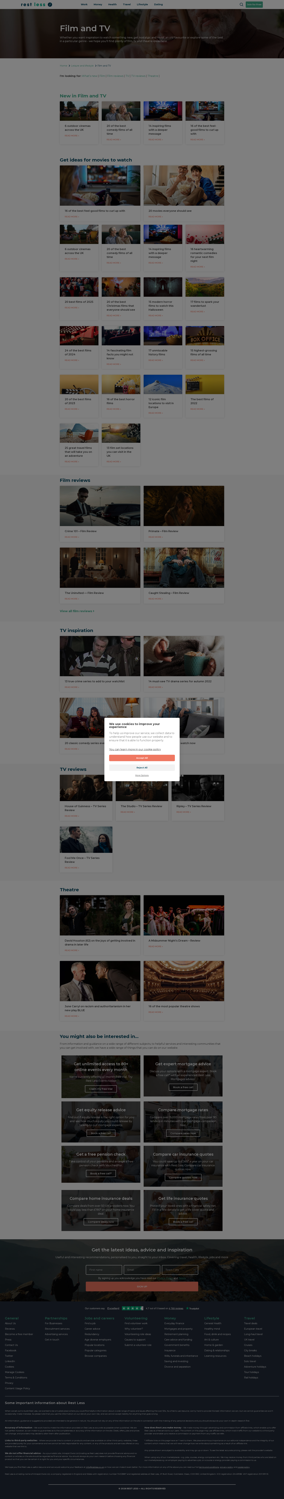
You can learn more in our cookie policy (135, 749)
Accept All (142, 758)
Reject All (142, 767)
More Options (142, 775)
